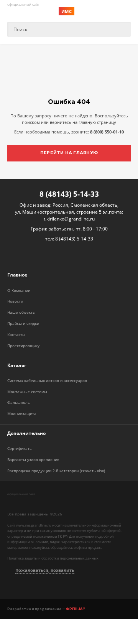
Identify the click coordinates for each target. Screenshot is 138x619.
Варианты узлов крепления (33, 459)
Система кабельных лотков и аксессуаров (47, 380)
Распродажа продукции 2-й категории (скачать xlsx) (56, 470)
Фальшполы (19, 402)
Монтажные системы (27, 391)
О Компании (18, 290)
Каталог (16, 365)
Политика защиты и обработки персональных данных (53, 558)
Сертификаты (20, 448)
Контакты (16, 334)
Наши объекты (21, 312)
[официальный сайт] (38, 502)
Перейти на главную (69, 153)
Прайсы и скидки (23, 323)
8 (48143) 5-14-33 (69, 194)
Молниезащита (21, 413)
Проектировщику (23, 345)
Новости (15, 301)
